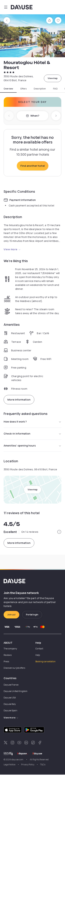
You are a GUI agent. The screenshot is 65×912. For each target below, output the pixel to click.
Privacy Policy (27, 764)
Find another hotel (32, 166)
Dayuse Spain (10, 710)
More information (19, 399)
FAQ (55, 88)
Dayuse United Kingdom (15, 691)
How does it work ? (15, 421)
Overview (8, 88)
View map (53, 78)
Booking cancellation (45, 661)
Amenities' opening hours (20, 445)
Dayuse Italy (10, 704)
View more (11, 249)
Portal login (32, 614)
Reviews (8, 655)
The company (10, 648)
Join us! (11, 614)
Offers (23, 88)
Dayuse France (11, 684)
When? (34, 116)
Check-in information (17, 433)
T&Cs (42, 764)
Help (37, 655)
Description (40, 88)
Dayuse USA (10, 697)
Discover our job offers (14, 667)
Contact (39, 648)
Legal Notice (9, 764)
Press (6, 661)
